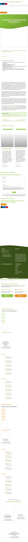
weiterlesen (4, 164)
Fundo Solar (13, 84)
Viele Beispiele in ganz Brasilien (13, 106)
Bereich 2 (3, 315)
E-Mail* (4, 184)
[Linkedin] (1, 4)
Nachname (4, 181)
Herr (6, 177)
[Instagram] (3, 4)
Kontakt (16, 270)
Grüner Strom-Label (18, 271)
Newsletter (17, 273)
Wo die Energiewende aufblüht (20, 148)
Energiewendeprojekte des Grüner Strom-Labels (11, 115)
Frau (4, 177)
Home (16, 267)
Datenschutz (17, 266)
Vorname (4, 178)
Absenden (14, 192)
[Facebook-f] (4, 4)
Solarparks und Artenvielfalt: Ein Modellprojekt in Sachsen (6, 149)
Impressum (17, 265)
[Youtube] (6, 4)
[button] (14, 11)
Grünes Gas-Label (18, 272)
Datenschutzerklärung (20, 189)
